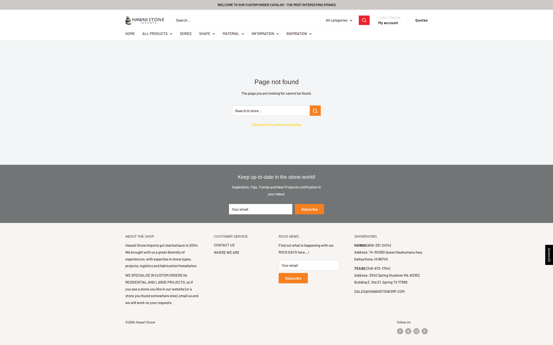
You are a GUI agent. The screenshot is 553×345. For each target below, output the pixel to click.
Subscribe (309, 209)
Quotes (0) (549, 255)
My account (388, 22)
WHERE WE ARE (226, 252)
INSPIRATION (296, 33)
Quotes (421, 20)
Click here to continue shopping (276, 124)
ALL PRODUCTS (155, 33)
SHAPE (204, 33)
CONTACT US (224, 245)
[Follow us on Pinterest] (425, 331)
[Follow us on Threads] (408, 331)
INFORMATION (263, 33)
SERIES (186, 33)
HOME (130, 33)
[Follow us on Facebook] (400, 331)
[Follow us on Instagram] (416, 331)
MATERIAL (231, 33)
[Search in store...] (315, 110)
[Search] (364, 20)
